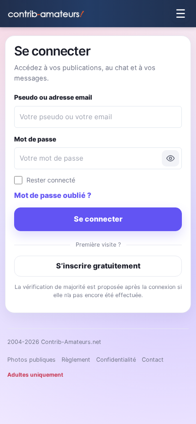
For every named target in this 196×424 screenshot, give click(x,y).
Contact (153, 359)
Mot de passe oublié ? (52, 195)
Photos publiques (31, 359)
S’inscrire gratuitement (98, 265)
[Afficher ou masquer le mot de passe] (170, 158)
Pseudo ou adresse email (53, 97)
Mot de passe (35, 139)
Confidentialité (116, 359)
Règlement (76, 359)
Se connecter (98, 218)
